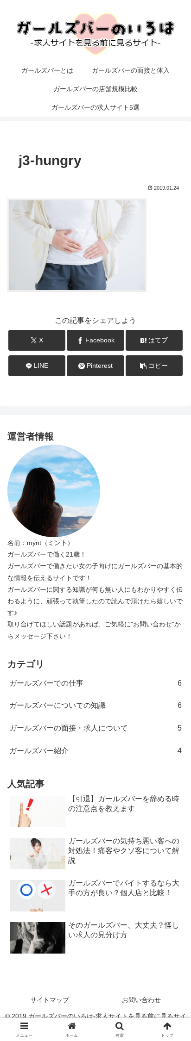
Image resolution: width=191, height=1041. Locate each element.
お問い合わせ (141, 1000)
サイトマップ (49, 1000)
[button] (154, 365)
